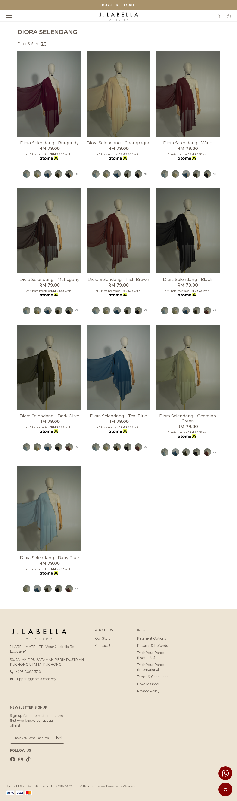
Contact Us (104, 646)
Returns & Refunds (152, 646)
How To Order (148, 684)
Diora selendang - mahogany (49, 279)
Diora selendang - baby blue (49, 557)
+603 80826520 (28, 672)
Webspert (129, 786)
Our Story (103, 638)
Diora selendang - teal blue (118, 416)
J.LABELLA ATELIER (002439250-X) (54, 786)
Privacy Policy (148, 691)
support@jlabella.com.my (36, 679)
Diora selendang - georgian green (187, 418)
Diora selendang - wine (187, 142)
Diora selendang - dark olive (49, 416)
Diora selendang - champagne (118, 142)
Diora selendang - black (187, 279)
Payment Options (151, 638)
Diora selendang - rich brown (119, 279)
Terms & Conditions (152, 677)
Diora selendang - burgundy (49, 142)
